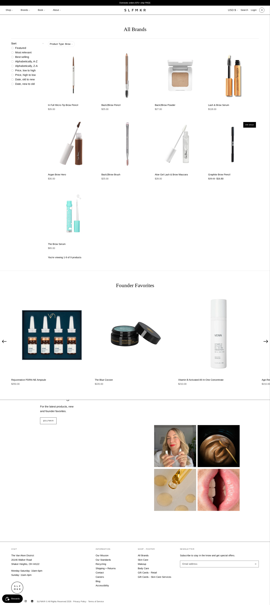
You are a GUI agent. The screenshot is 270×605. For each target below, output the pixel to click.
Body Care (143, 568)
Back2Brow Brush (110, 174)
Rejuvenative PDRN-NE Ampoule (28, 380)
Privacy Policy (79, 601)
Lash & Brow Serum (218, 105)
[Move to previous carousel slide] (4, 341)
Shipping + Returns (106, 568)
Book (40, 10)
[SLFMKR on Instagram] (26, 601)
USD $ (232, 10)
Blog (98, 581)
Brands (24, 10)
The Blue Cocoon (104, 380)
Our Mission (102, 555)
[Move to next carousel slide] (266, 341)
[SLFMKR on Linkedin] (32, 601)
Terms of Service (96, 601)
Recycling (101, 564)
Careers (100, 577)
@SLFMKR (48, 421)
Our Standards (103, 560)
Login (253, 10)
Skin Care (143, 560)
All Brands (143, 555)
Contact (100, 572)
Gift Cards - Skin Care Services (154, 577)
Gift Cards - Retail (147, 572)
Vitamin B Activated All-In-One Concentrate (200, 380)
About (56, 10)
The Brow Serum (57, 244)
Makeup (142, 564)
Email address (189, 561)
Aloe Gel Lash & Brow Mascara (171, 174)
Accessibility (102, 585)
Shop (8, 10)
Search (244, 10)
